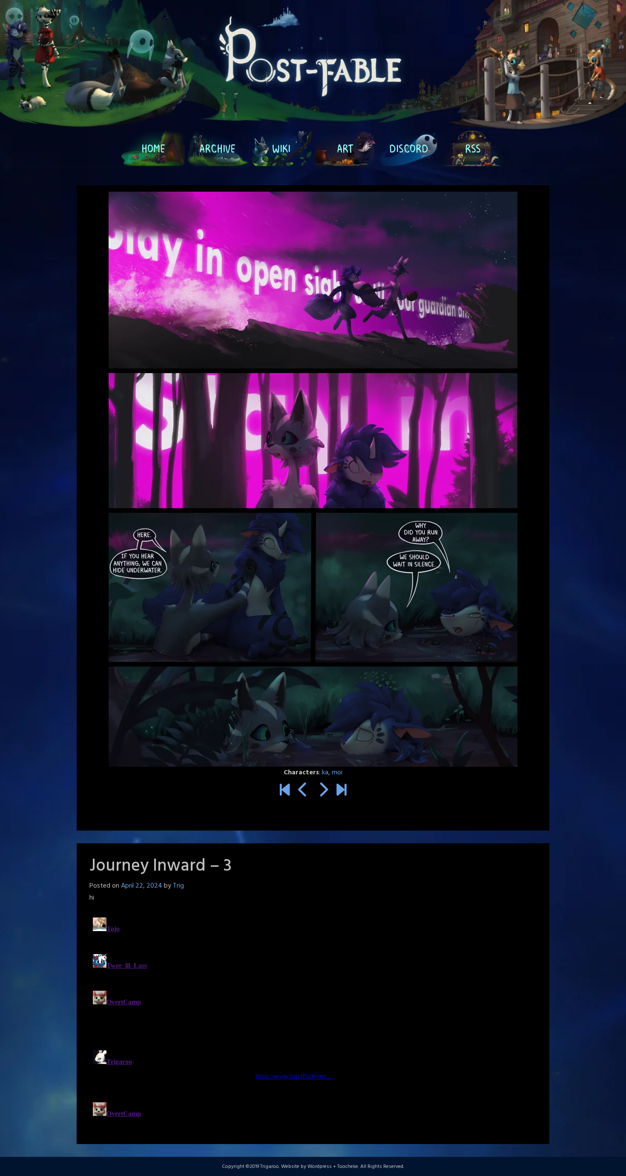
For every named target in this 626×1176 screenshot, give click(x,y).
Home (153, 148)
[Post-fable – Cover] (285, 791)
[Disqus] (313, 1020)
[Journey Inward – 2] (303, 791)
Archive (217, 148)
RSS (473, 148)
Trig (178, 885)
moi (337, 772)
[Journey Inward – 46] (341, 791)
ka (325, 772)
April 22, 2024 (141, 885)
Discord (408, 148)
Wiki (281, 148)
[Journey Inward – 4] (323, 791)
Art (345, 148)
